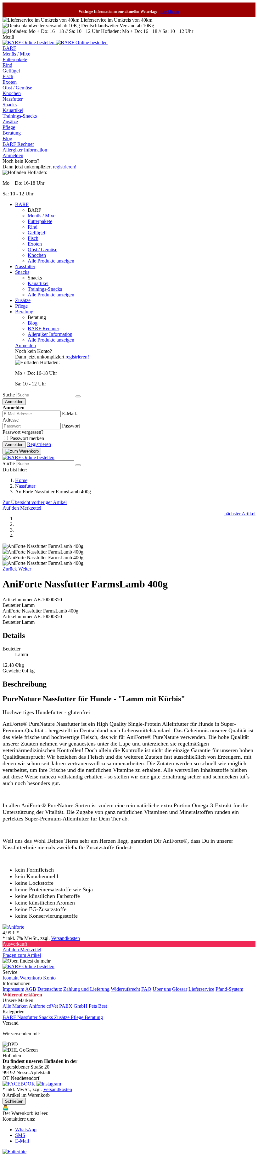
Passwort (71, 425)
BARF (9, 48)
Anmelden (13, 155)
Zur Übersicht (17, 502)
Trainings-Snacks (20, 116)
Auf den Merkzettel (22, 508)
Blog (7, 138)
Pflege (9, 127)
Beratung (12, 132)
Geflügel (11, 70)
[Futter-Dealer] (29, 42)
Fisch (8, 76)
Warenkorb (31, 977)
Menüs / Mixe (16, 53)
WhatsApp (25, 1129)
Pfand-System (229, 989)
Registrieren (39, 444)
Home (21, 480)
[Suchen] (78, 396)
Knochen (12, 93)
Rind (7, 65)
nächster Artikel (239, 513)
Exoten (10, 82)
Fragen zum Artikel (22, 955)
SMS (20, 1135)
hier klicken (169, 11)
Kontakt (11, 977)
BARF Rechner (18, 144)
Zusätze (10, 121)
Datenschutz (49, 989)
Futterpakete (15, 59)
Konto (49, 977)
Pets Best (98, 1006)
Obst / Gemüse (17, 87)
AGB (30, 989)
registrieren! (64, 166)
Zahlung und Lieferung (86, 989)
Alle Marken (15, 1006)
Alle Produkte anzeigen (51, 260)
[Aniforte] (13, 927)
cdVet (53, 1006)
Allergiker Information (25, 149)
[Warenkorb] (22, 451)
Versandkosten (65, 938)
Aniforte (38, 1006)
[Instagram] (48, 1083)
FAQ (146, 989)
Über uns (162, 989)
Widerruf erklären (22, 994)
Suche (9, 394)
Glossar (179, 989)
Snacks (10, 104)
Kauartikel (13, 110)
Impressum (13, 989)
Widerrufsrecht (125, 989)
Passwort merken (27, 438)
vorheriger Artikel (49, 502)
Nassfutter (13, 99)
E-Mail (22, 1141)
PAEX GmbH (74, 1006)
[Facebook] (19, 1083)
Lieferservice (201, 989)
